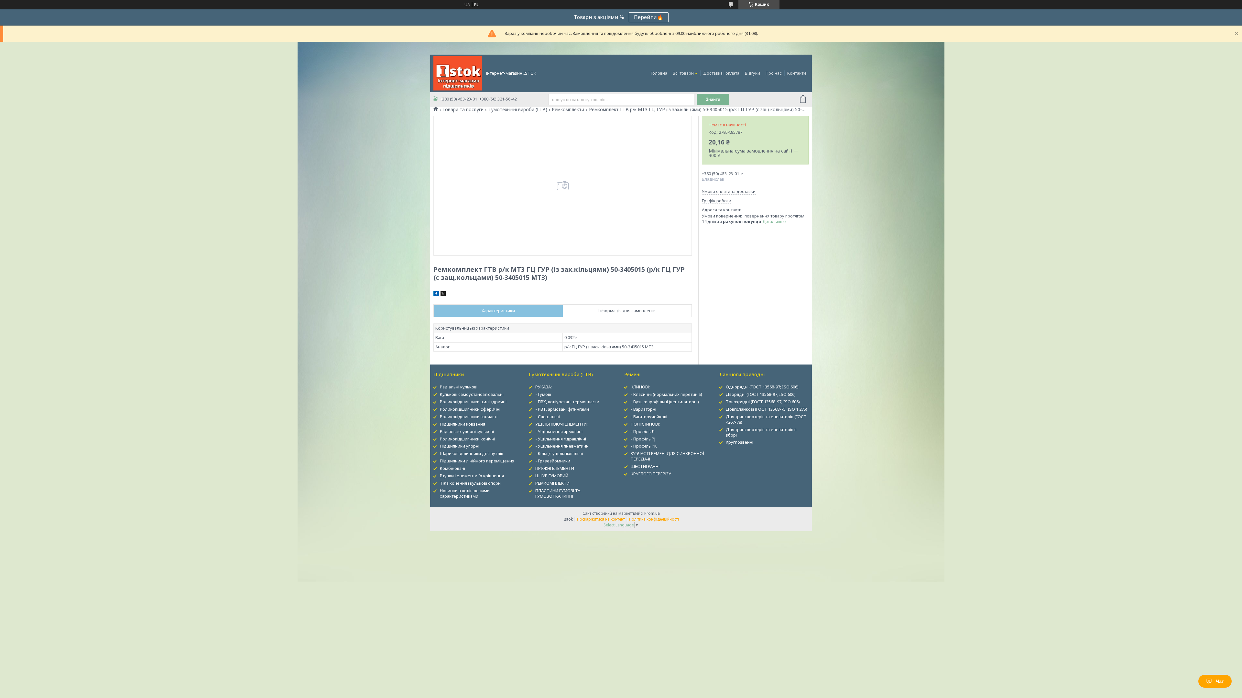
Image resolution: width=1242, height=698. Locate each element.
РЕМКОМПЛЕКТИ (552, 483)
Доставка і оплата (721, 73)
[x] (443, 295)
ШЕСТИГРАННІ (645, 466)
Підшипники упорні (459, 446)
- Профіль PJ (643, 439)
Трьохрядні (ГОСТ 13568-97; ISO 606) (763, 402)
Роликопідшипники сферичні (470, 409)
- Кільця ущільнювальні (559, 453)
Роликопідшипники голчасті (468, 416)
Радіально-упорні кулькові (467, 431)
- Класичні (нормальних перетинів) (666, 394)
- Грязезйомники (552, 461)
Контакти (796, 73)
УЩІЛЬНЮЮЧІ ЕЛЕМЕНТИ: (561, 424)
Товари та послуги (463, 109)
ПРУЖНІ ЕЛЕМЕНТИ (554, 468)
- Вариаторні (643, 409)
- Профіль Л (643, 431)
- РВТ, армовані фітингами (562, 409)
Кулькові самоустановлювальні (472, 394)
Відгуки (752, 73)
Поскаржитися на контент (601, 519)
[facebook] (436, 295)
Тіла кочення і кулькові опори (470, 483)
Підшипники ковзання (462, 424)
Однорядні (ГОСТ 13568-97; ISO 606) (762, 387)
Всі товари (683, 73)
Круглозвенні (739, 442)
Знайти (713, 99)
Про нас (774, 73)
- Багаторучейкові (649, 416)
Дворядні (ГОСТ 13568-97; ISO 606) (761, 394)
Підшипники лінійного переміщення (477, 461)
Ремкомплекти (568, 109)
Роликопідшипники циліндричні (473, 402)
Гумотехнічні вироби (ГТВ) (517, 109)
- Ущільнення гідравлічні (560, 439)
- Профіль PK (644, 446)
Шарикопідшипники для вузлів (471, 453)
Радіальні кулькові (458, 387)
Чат (1220, 681)
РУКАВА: (543, 387)
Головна (659, 73)
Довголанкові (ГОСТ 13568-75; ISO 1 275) (766, 409)
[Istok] (457, 73)
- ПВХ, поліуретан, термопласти (567, 402)
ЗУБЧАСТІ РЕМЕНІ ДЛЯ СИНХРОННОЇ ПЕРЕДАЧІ (667, 456)
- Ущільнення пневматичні (562, 446)
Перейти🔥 (648, 17)
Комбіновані (452, 468)
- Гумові (543, 394)
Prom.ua (652, 513)
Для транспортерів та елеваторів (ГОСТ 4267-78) (766, 419)
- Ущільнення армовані (559, 431)
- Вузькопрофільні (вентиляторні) (665, 402)
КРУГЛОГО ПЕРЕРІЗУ (651, 474)
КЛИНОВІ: (640, 387)
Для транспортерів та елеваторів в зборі (761, 432)
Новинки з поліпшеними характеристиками (465, 493)
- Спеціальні (547, 416)
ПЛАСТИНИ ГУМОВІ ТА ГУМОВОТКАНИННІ (557, 493)
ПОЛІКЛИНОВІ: (645, 424)
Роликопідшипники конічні (467, 439)
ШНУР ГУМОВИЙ (551, 476)
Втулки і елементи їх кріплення (472, 476)
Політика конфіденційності (654, 519)
